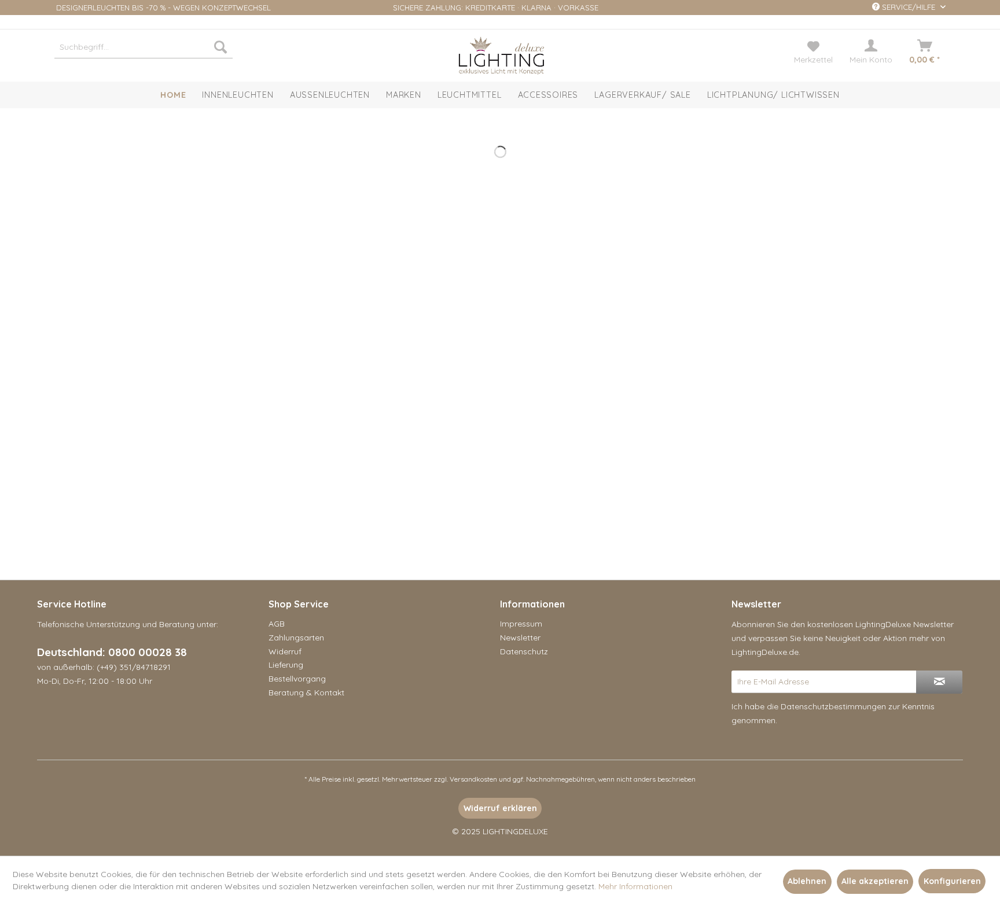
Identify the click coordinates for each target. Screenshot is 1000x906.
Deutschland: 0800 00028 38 (112, 652)
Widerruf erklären (500, 808)
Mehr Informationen (635, 886)
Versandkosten (473, 779)
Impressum (521, 623)
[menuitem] (143, 46)
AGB (277, 623)
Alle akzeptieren (875, 881)
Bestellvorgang (297, 678)
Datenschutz (524, 651)
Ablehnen (807, 881)
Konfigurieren (952, 881)
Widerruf (285, 651)
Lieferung (286, 665)
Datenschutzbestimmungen (833, 706)
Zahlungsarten (296, 637)
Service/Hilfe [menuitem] (909, 7)
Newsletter (520, 637)
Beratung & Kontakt (306, 692)
